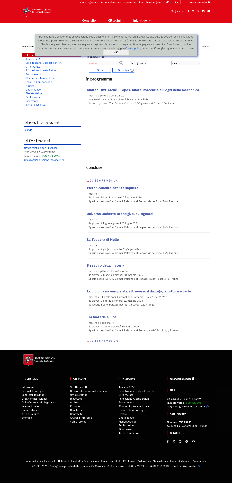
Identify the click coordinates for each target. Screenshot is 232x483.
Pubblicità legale (79, 460)
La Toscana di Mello (103, 239)
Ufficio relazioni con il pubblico (41, 147)
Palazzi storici (30, 410)
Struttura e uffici (80, 387)
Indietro (206, 46)
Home (25, 46)
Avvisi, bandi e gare (150, 2)
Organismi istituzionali (35, 398)
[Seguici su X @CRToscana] (193, 11)
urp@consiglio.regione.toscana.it (42, 160)
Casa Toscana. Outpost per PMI (43, 62)
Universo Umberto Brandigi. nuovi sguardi (120, 213)
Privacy (132, 460)
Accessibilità (199, 460)
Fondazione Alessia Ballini (40, 70)
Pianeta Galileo (34, 93)
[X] (174, 441)
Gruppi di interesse (81, 417)
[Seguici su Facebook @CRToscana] (189, 11)
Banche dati (77, 410)
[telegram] (187, 441)
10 (110, 180)
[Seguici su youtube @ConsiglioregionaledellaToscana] (193, 441)
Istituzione (28, 387)
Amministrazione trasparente (118, 2)
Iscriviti (28, 129)
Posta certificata (98, 460)
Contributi (76, 414)
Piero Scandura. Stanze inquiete (112, 188)
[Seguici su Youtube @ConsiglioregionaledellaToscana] (208, 11)
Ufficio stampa (78, 394)
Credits (177, 466)
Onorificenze (33, 89)
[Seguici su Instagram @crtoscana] (198, 11)
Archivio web (144, 460)
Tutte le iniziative (35, 104)
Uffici (175, 2)
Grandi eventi (33, 74)
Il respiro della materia (105, 265)
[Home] (39, 361)
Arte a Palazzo (30, 414)
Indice (173, 460)
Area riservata (199, 2)
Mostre (29, 85)
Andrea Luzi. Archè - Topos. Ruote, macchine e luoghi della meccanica (143, 90)
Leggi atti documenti (34, 394)
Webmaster (190, 466)
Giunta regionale (88, 2)
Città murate (32, 66)
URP (166, 2)
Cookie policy (133, 48)
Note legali (63, 460)
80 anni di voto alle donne (40, 78)
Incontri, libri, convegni (38, 82)
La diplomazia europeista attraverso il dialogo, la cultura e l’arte (139, 291)
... (114, 180)
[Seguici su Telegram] (203, 11)
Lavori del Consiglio (33, 391)
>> (117, 180)
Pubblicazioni (33, 97)
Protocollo (76, 406)
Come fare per (78, 421)
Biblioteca (76, 398)
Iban (111, 460)
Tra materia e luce (101, 317)
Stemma (27, 417)
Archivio (74, 402)
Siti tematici (185, 460)
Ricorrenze (32, 101)
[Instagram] (180, 441)
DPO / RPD (120, 460)
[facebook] (167, 441)
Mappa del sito (160, 460)
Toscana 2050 (33, 59)
